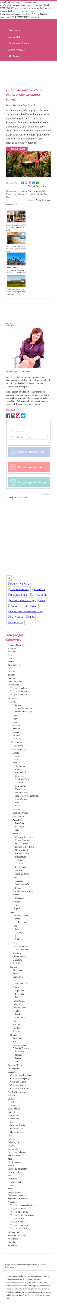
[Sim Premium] (15, 616)
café (10, 668)
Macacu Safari (21, 850)
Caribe (16, 759)
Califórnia (19, 775)
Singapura (17, 959)
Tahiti (17, 1061)
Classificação (13, 684)
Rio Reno (17, 1027)
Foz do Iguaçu (21, 843)
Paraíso (11, 1165)
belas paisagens (14, 664)
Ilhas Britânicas (19, 1007)
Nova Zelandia (19, 1044)
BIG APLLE (21, 772)
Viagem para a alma (19, 1224)
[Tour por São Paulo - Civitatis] (22, 605)
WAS (17, 805)
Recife (20, 863)
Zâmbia (11, 1241)
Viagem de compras (19, 1211)
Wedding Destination (17, 1235)
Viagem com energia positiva (23, 1205)
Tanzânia (17, 738)
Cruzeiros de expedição (20, 1078)
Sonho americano (15, 1195)
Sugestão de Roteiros (17, 1198)
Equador (16, 894)
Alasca (18, 769)
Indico (11, 1138)
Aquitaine (19, 990)
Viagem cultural (17, 1208)
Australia (17, 1038)
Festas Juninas (14, 1108)
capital (11, 671)
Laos (17, 935)
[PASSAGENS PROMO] (19, 583)
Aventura (12, 651)
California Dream (23, 779)
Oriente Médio (19, 956)
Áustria (16, 973)
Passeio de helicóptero (18, 1168)
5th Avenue (20, 765)
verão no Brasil (22, 873)
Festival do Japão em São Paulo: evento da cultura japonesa (23, 94)
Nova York (20, 789)
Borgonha (19, 993)
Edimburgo (18, 976)
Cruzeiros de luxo (18, 1081)
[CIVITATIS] (38, 589)
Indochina (17, 928)
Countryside (13, 1068)
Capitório (19, 782)
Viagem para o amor (19, 691)
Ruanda (16, 731)
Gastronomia (13, 1115)
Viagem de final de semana (22, 1215)
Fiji (14, 1041)
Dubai (17, 918)
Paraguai (16, 901)
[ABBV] (30, 616)
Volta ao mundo (15, 1232)
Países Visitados (16, 49)
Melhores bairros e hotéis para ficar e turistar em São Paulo (16, 248)
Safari (10, 1188)
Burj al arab (22, 921)
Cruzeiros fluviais (18, 1085)
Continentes (13, 698)
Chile (15, 877)
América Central (15, 644)
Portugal (16, 1024)
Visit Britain (20, 1017)
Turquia (16, 1031)
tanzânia (16, 735)
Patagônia (19, 823)
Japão (40, 193)
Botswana (17, 704)
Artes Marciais (38, 190)
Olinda (20, 859)
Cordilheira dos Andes (23, 891)
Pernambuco (20, 856)
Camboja (19, 932)
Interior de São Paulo (24, 846)
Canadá (16, 752)
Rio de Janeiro (21, 867)
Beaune (11, 661)
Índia (15, 925)
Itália (15, 1021)
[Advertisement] (28, 71)
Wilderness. (13, 1238)
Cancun (16, 755)
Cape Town (18, 745)
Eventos (11, 1095)
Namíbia (16, 728)
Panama (16, 809)
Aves (10, 654)
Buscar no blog (17, 431)
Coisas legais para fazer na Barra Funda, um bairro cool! (16, 227)
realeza (11, 1185)
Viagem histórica (17, 1221)
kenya (15, 721)
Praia (10, 1175)
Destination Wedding (18, 43)
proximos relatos (15, 1181)
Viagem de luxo (17, 1218)
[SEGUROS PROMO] (18, 589)
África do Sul (16, 742)
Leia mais (10, 409)
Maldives (17, 953)
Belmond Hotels (17, 1125)
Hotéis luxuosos (17, 1131)
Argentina (17, 819)
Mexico (11, 1158)
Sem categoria (14, 1191)
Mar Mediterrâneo (16, 1155)
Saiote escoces (21, 983)
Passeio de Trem (15, 1171)
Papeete (18, 1058)
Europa (13, 966)
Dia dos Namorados (16, 1092)
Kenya (15, 718)
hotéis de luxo (16, 1128)
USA (17, 802)
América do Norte (18, 749)
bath (10, 658)
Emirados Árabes (20, 915)
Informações (13, 1142)
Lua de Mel (14, 36)
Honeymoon (13, 1118)
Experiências (14, 30)
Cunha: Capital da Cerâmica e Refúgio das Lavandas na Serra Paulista (16, 270)
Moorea (18, 1054)
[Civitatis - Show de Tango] (21, 600)
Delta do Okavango (23, 711)
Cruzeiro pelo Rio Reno (21, 1075)
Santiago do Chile (23, 884)
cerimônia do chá (20, 193)
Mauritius (17, 725)
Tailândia (17, 963)
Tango (18, 829)
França (16, 987)
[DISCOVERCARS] (17, 594)
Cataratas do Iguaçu (24, 836)
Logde (11, 1145)
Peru (15, 904)
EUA (15, 762)
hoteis (10, 1121)
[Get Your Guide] (38, 594)
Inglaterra (17, 1010)
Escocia (16, 980)
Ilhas (10, 1135)
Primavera (12, 1178)
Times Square (21, 798)
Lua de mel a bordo (16, 1152)
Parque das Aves (22, 853)
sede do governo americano (27, 795)
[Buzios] (41, 600)
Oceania (13, 1034)
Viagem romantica (18, 1228)
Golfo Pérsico (19, 1000)
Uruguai (16, 908)
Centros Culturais (15, 681)
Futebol (11, 1111)
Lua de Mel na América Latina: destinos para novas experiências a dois (16, 291)
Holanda (16, 1004)
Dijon (17, 997)
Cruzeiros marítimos (19, 1088)
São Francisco (21, 792)
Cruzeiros (12, 1071)
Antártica (12, 648)
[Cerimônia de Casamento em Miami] (25, 611)
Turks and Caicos (20, 812)
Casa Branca (20, 785)
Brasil (8, 193)
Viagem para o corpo (19, 694)
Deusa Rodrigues (43, 199)
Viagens (11, 1201)
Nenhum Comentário (37, 186)
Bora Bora (19, 1051)
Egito (15, 715)
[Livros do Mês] (15, 622)
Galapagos (19, 897)
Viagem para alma (18, 687)
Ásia (12, 911)
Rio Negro (19, 826)
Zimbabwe (12, 1245)
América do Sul (24, 190)
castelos (11, 674)
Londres (18, 1014)
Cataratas (12, 677)
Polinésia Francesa (21, 1048)
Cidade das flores (22, 840)
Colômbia (17, 887)
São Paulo (13, 56)
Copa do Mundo (15, 1065)
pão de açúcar (14, 1162)
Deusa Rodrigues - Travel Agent (22, 22)
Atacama (19, 880)
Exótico (32, 193)
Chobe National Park (24, 708)
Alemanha (17, 970)
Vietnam (19, 938)
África (13, 701)
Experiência (13, 1102)
